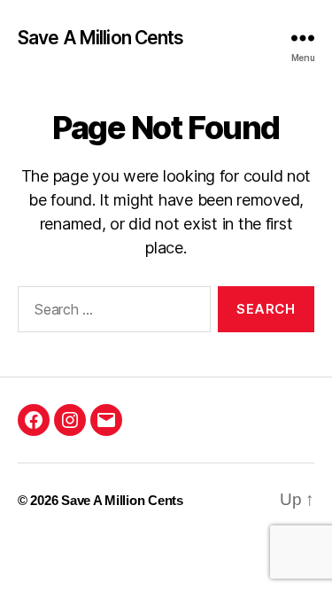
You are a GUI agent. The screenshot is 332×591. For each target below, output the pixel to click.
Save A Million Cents (101, 37)
